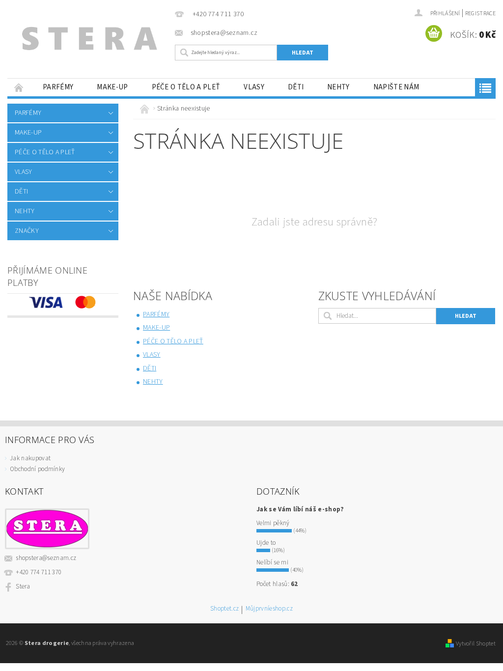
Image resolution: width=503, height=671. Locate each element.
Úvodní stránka (19, 87)
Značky (27, 231)
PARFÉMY (58, 87)
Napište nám (396, 87)
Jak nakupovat (30, 458)
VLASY (254, 87)
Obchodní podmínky (37, 469)
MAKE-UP (112, 87)
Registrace (480, 13)
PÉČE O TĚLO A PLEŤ (186, 87)
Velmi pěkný (273, 523)
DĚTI (296, 87)
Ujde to (266, 542)
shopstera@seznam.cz (46, 558)
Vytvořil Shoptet (476, 643)
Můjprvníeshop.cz (269, 609)
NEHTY (338, 87)
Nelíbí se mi (272, 562)
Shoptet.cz (224, 609)
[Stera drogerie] (88, 41)
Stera (23, 586)
